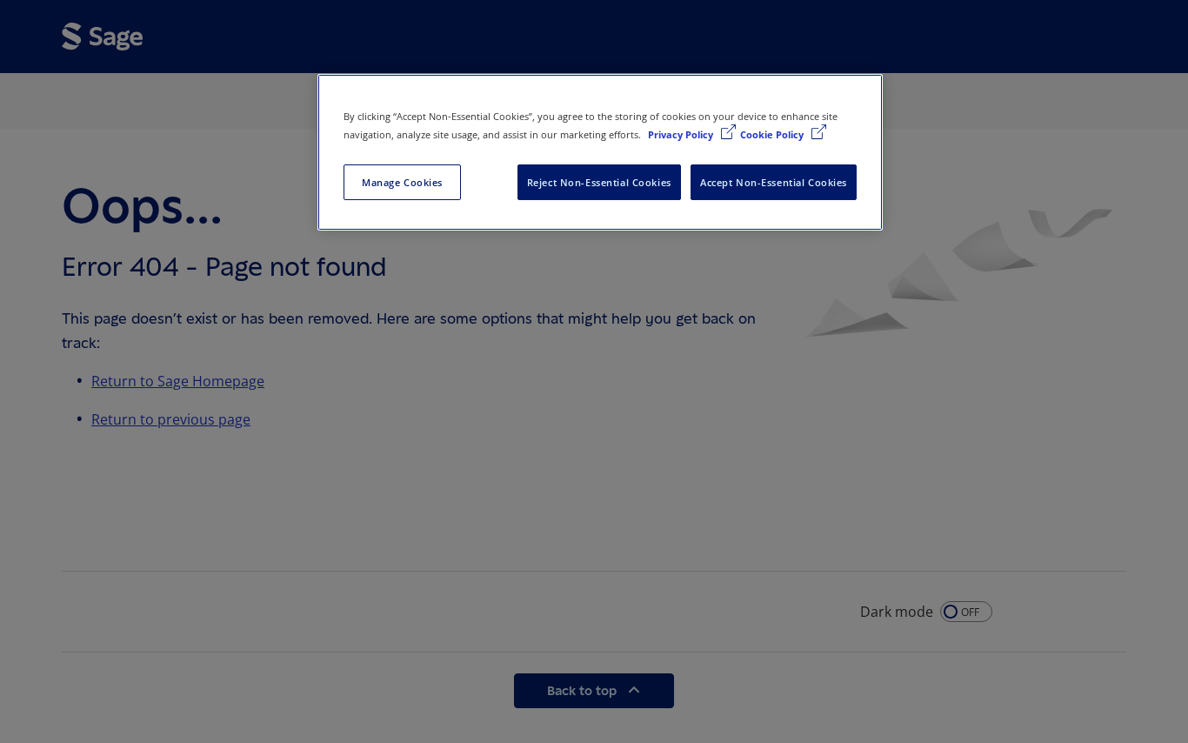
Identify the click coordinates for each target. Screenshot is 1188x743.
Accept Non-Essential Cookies (773, 182)
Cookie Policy (773, 134)
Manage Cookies (402, 182)
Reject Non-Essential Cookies (599, 182)
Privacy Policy (682, 134)
